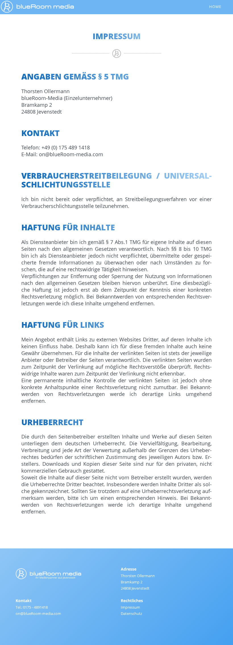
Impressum (130, 607)
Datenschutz (131, 613)
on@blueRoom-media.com (71, 154)
